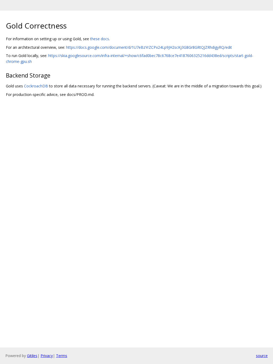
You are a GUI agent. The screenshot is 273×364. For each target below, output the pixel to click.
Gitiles (32, 355)
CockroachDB (36, 85)
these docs (99, 38)
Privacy (47, 355)
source (262, 355)
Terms (61, 355)
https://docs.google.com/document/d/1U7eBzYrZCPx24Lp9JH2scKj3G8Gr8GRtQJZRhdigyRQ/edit (149, 47)
